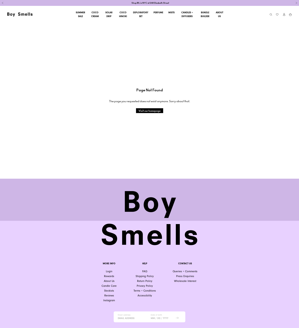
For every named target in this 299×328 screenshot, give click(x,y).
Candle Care (109, 286)
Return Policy (144, 281)
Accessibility (145, 295)
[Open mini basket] (290, 14)
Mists (171, 12)
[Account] (284, 14)
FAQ (144, 271)
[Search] (271, 14)
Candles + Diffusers (187, 14)
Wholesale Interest (185, 281)
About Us (219, 14)
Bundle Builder (205, 14)
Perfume (158, 12)
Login (109, 271)
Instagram (109, 300)
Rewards (109, 276)
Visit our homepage (150, 110)
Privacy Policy (145, 286)
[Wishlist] (277, 14)
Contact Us (185, 263)
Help (144, 263)
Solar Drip (108, 14)
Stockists (109, 290)
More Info (109, 263)
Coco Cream (95, 14)
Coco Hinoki (123, 14)
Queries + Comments (185, 271)
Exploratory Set (140, 14)
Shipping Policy (145, 276)
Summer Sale (80, 14)
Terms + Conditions (145, 290)
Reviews (109, 295)
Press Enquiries (185, 276)
